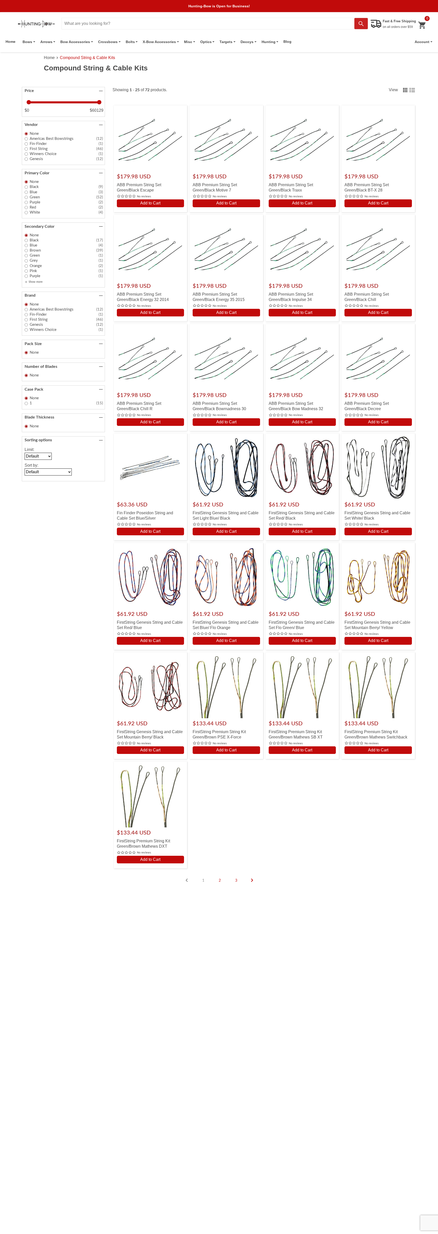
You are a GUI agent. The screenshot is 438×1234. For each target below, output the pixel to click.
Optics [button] (206, 42)
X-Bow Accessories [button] (159, 42)
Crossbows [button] (108, 42)
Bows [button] (27, 42)
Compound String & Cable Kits (87, 57)
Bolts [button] (130, 42)
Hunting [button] (269, 42)
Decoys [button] (247, 42)
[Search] (361, 23)
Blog (287, 42)
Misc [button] (188, 42)
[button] (423, 42)
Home (10, 42)
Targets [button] (226, 42)
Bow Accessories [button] (75, 42)
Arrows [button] (46, 42)
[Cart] (422, 25)
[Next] (252, 880)
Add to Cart (150, 203)
